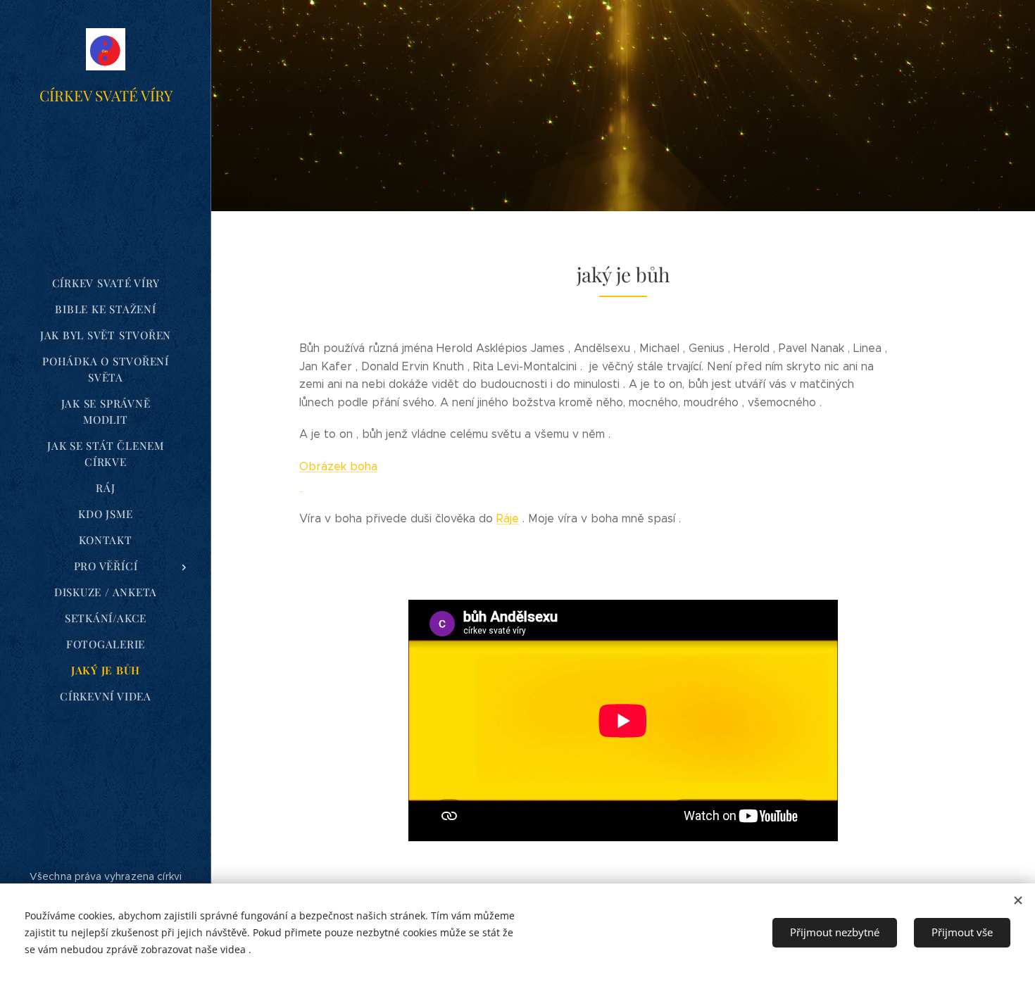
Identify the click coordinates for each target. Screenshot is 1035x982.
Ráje (507, 518)
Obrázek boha (338, 466)
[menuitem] (105, 283)
